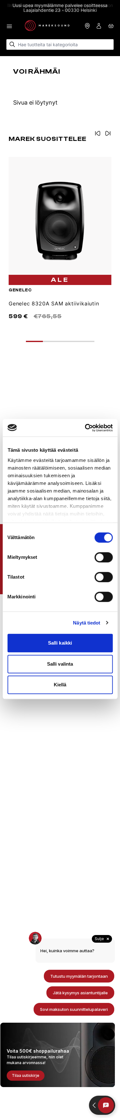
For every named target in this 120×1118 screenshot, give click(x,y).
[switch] (103, 557)
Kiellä (60, 684)
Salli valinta (60, 664)
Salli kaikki (60, 643)
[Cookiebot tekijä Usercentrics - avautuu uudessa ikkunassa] (85, 428)
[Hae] (12, 44)
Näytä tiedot (86, 622)
